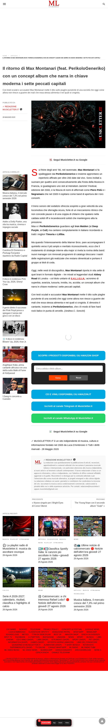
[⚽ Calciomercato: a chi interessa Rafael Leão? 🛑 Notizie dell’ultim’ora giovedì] (54, 577)
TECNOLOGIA (79, 593)
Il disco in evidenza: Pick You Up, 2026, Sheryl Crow (14, 282)
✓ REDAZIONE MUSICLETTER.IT (58, 460)
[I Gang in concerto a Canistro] (15, 386)
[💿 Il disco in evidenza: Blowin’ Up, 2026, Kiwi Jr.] (15, 328)
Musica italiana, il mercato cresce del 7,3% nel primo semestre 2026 (15, 196)
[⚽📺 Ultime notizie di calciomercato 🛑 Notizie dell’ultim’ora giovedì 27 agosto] (89, 526)
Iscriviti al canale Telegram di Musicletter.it (68, 406)
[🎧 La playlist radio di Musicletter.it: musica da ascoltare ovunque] (18, 526)
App (54, 722)
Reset (78, 378)
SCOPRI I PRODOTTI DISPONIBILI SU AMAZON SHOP (68, 355)
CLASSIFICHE (52, 539)
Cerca (58, 378)
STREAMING (24, 539)
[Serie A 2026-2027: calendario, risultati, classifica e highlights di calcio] (18, 577)
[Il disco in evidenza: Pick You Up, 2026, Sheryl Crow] (15, 268)
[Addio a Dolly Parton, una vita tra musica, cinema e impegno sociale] (15, 211)
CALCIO (6, 590)
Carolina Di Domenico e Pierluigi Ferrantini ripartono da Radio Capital (15, 253)
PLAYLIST (14, 539)
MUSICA (6, 539)
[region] (54, 29)
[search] (103, 4)
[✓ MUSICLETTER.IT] (53, 3)
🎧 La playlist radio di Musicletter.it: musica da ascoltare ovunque (17, 548)
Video (67, 722)
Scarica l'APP (46, 722)
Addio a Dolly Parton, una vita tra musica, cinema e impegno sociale (15, 224)
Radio (60, 722)
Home (5, 55)
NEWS (40, 542)
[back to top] (102, 721)
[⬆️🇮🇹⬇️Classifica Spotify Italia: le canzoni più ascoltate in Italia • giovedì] (54, 526)
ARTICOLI (14, 55)
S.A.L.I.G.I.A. (78, 278)
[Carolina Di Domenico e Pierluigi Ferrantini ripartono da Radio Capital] (15, 240)
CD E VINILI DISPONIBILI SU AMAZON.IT (68, 394)
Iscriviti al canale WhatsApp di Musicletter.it (68, 418)
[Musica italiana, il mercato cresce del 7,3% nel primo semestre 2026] (15, 182)
